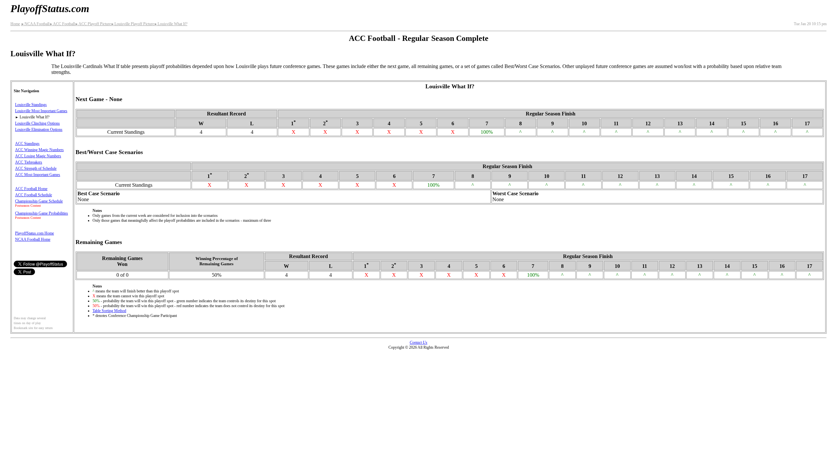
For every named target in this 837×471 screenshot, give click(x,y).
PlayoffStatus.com (49, 8)
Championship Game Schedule (39, 201)
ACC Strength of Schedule (36, 168)
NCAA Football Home (32, 239)
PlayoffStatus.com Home (34, 233)
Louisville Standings (31, 104)
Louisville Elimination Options (38, 129)
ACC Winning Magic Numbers (39, 150)
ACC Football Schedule (33, 195)
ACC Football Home (31, 188)
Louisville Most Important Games (41, 111)
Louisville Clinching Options (37, 123)
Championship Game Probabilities (41, 213)
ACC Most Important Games (37, 174)
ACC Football (62, 24)
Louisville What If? (170, 24)
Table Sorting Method (109, 310)
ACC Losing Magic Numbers (38, 156)
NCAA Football (35, 24)
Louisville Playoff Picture (132, 24)
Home (15, 24)
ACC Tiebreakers (28, 162)
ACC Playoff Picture (93, 24)
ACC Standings (27, 143)
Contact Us (418, 342)
